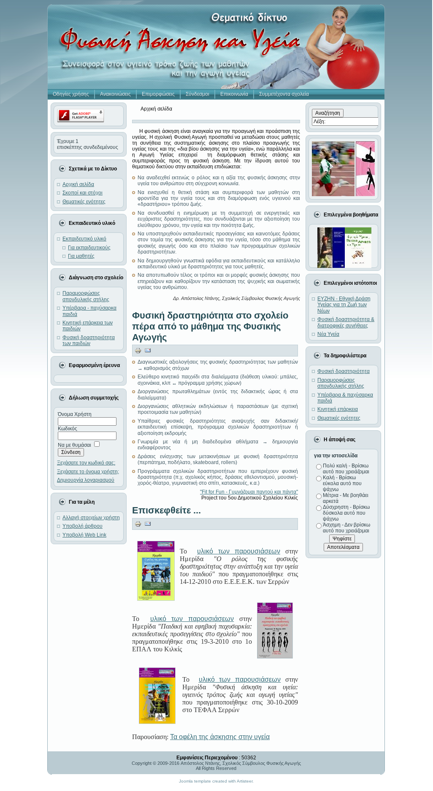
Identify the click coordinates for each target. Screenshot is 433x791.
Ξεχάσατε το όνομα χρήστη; (88, 472)
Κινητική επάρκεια (337, 409)
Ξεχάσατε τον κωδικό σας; (86, 463)
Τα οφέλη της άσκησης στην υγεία (220, 736)
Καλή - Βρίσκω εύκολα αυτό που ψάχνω (342, 483)
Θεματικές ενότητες (338, 418)
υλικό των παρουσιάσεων (238, 551)
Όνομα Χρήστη (75, 414)
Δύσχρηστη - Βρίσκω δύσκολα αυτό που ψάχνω (346, 513)
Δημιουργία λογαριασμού (85, 480)
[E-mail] (147, 350)
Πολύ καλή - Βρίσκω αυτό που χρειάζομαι (346, 469)
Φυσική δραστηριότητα (343, 371)
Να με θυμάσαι (74, 445)
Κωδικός (67, 429)
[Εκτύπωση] (138, 350)
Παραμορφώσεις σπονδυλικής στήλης (340, 383)
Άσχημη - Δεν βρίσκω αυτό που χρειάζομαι (346, 528)
